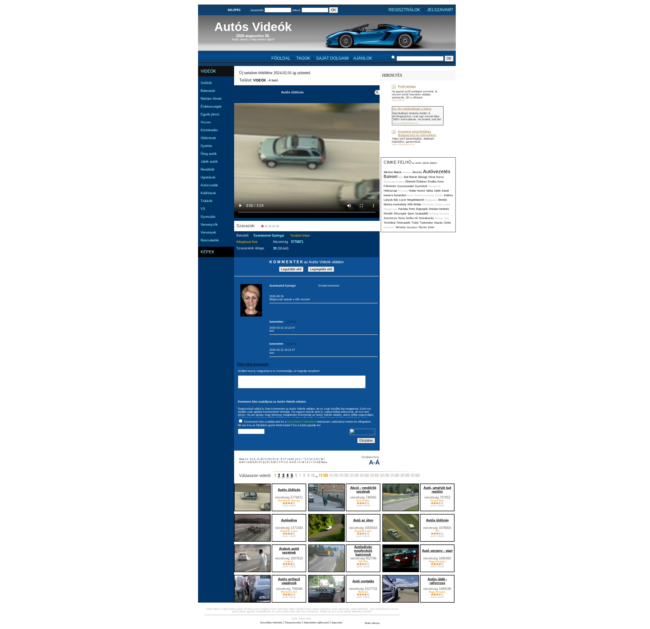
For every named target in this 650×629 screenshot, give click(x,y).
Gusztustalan (405, 186)
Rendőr (388, 213)
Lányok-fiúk (391, 199)
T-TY (281, 462)
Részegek (400, 213)
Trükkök (207, 201)
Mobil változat (372, 623)
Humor (421, 190)
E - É (280, 459)
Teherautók (403, 222)
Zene (431, 227)
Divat (432, 176)
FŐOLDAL (280, 58)
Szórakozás (426, 218)
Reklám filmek (211, 99)
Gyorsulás (208, 217)
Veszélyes (412, 227)
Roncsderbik (210, 240)
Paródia (403, 208)
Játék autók (209, 161)
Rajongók (422, 208)
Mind (242, 459)
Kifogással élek (246, 242)
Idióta (429, 190)
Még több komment (252, 364)
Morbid (442, 199)
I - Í (303, 459)
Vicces (206, 122)
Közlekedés (209, 130)
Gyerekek (421, 186)
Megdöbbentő (415, 199)
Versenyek (208, 232)
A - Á (256, 459)
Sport (411, 213)
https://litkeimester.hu (403, 144)
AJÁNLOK (362, 58)
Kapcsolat (337, 622)
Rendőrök (208, 169)
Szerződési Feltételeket (301, 421)
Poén (412, 208)
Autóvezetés (436, 171)
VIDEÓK (208, 71)
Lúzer (402, 199)
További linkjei (300, 235)
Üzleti (447, 222)
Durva (440, 176)
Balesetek (208, 91)
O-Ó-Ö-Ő (252, 462)
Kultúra (448, 195)
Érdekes (421, 181)
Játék (437, 190)
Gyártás (206, 146)
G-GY (291, 459)
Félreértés (390, 186)
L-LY (316, 459)
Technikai (389, 222)
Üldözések (208, 138)
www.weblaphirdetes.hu (405, 123)
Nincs (324, 462)
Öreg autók (209, 154)
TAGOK (303, 58)
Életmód (410, 181)
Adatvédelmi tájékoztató (317, 622)
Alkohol (388, 172)
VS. (203, 209)
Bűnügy (423, 176)
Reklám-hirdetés (439, 208)
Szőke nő (412, 218)
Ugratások (208, 177)
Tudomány (426, 222)
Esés (440, 181)
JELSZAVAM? (440, 10)
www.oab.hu (398, 100)
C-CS (268, 459)
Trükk (415, 222)
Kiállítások (208, 193)
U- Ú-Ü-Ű (291, 462)
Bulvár (413, 176)
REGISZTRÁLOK (404, 10)
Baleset (390, 176)
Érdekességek (211, 106)
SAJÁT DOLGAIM (332, 58)
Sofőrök (206, 83)
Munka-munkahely (395, 204)
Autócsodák (209, 185)
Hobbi (412, 190)
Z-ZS (317, 462)
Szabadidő (421, 213)
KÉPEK (208, 252)
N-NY (242, 462)
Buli (406, 176)
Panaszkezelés (293, 622)
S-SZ (274, 462)
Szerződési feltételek (271, 622)
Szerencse (390, 218)
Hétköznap (390, 190)
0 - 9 (249, 459)
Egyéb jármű (210, 114)
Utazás (438, 222)
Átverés (417, 172)
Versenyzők (209, 224)
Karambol (400, 195)
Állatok (398, 172)
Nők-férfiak (414, 204)
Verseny (401, 227)
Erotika (432, 181)
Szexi (401, 218)
